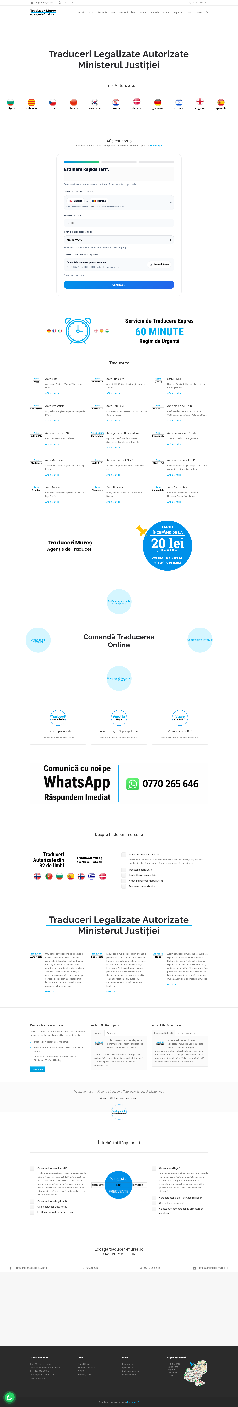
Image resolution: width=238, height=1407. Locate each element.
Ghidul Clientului (85, 1364)
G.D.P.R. (81, 1371)
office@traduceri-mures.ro (213, 1267)
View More (38, 1069)
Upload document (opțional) (82, 254)
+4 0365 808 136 (41, 1371)
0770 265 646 (91, 1267)
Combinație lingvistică (78, 191)
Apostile (111, 1033)
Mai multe (110, 991)
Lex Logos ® (133, 1402)
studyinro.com (129, 1374)
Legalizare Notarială (163, 1033)
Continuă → (119, 284)
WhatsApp (156, 145)
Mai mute (49, 991)
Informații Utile (84, 1374)
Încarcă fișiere (161, 264)
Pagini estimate (73, 215)
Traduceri (97, 1033)
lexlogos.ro (127, 1364)
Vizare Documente (186, 1033)
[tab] (164, 854)
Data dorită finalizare (78, 232)
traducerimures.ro (130, 1371)
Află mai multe (52, 393)
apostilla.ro (127, 1367)
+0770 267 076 (47, 1374)
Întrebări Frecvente (86, 1367)
